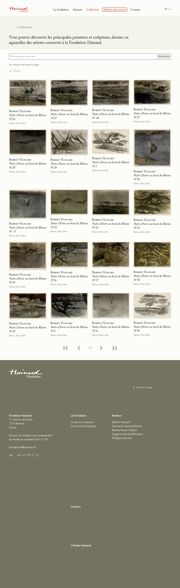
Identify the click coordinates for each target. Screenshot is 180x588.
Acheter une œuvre (114, 9)
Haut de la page (144, 387)
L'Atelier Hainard (81, 545)
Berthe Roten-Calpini (124, 430)
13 (90, 348)
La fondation (61, 9)
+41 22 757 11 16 (24, 455)
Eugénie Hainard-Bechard (127, 434)
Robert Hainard (121, 422)
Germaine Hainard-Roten (127, 426)
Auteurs (77, 9)
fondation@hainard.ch (22, 447)
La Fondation (79, 416)
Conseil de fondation (83, 426)
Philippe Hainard (122, 438)
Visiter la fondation (82, 422)
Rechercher (164, 56)
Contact (135, 9)
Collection (92, 9)
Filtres (16, 71)
